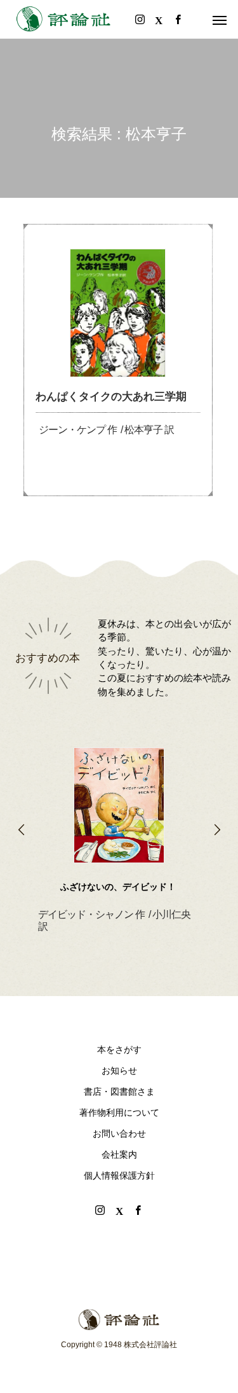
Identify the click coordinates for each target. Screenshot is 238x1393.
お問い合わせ (119, 1133)
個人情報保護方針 (119, 1175)
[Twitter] (119, 1209)
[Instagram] (100, 1209)
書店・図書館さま (119, 1091)
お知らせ (119, 1070)
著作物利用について (119, 1112)
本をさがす (119, 1049)
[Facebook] (138, 1209)
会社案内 (119, 1154)
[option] (119, 820)
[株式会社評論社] (63, 19)
